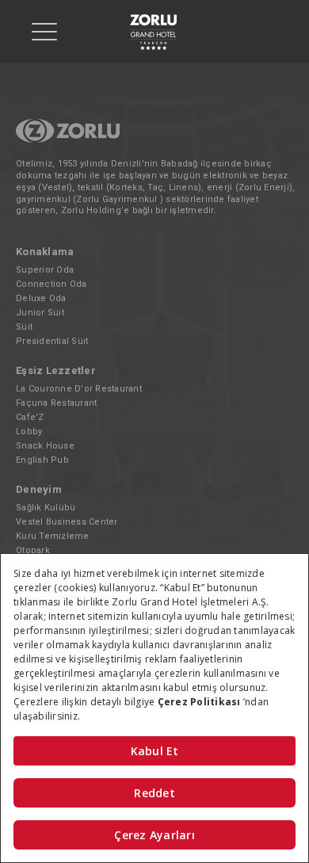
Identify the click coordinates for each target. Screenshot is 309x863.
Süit (24, 327)
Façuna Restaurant (56, 403)
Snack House (45, 446)
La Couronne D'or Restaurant (79, 389)
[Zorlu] (68, 140)
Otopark (33, 550)
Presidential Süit (52, 341)
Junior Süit (40, 312)
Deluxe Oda (41, 298)
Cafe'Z (30, 417)
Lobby (29, 431)
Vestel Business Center (67, 522)
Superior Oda (45, 270)
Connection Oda (51, 284)
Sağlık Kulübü (45, 507)
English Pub (42, 460)
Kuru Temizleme (53, 536)
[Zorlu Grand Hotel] (153, 32)
